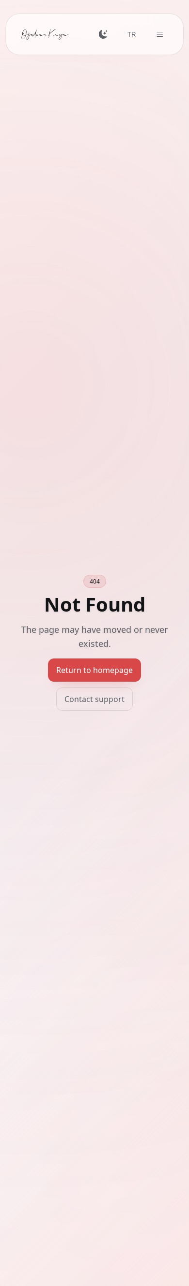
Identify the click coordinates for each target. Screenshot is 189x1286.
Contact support (94, 699)
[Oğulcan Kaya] (45, 34)
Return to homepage (94, 670)
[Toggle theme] (103, 34)
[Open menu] (159, 34)
